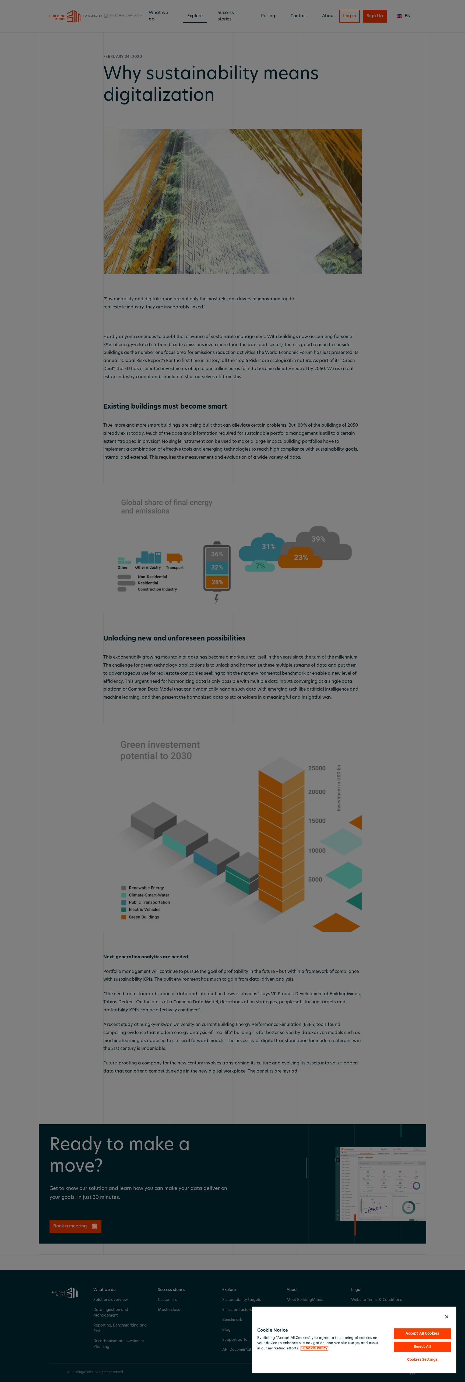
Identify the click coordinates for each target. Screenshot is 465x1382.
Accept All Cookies (422, 1333)
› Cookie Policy (314, 1348)
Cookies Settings (422, 1360)
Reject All (422, 1347)
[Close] (447, 1317)
